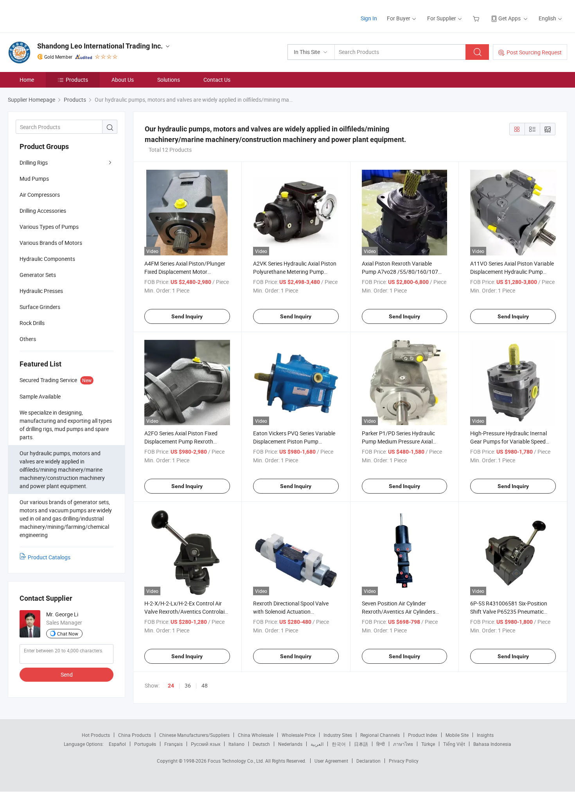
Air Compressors (40, 194)
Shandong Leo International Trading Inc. (100, 46)
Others (28, 339)
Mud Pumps (34, 178)
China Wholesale (255, 735)
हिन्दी (380, 744)
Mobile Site (457, 735)
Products (77, 79)
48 (204, 685)
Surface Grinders (40, 307)
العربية (317, 744)
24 (171, 685)
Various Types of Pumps (49, 226)
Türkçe (428, 744)
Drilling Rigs (34, 162)
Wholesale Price (298, 735)
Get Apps (509, 18)
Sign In (369, 18)
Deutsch (261, 744)
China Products (134, 735)
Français (173, 744)
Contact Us (216, 79)
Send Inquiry (187, 316)
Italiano (236, 744)
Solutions (168, 79)
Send (67, 674)
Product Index (422, 735)
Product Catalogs (49, 557)
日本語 (361, 744)
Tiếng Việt (454, 744)
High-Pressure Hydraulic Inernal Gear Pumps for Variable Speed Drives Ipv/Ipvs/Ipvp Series (508, 441)
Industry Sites (337, 735)
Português (145, 744)
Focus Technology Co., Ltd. (236, 761)
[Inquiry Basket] (477, 18)
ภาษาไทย (403, 744)
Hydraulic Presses (41, 291)
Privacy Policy (404, 761)
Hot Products (96, 735)
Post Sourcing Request (534, 52)
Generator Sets (38, 274)
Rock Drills (32, 323)
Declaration (368, 761)
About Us (122, 79)
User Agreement (331, 761)
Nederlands (290, 744)
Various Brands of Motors (51, 242)
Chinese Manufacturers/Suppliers (194, 735)
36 (188, 685)
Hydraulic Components (47, 258)
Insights (485, 735)
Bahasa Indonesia (492, 744)
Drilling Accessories (43, 210)
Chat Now (67, 633)
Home (27, 79)
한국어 (339, 744)
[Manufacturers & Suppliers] (58, 15)
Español (117, 744)
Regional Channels (380, 735)
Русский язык (205, 744)
